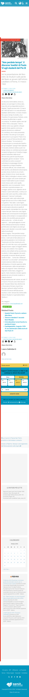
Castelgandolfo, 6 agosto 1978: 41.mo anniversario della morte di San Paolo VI (16, 328)
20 (14, 559)
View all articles (6, 359)
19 (11, 559)
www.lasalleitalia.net (16, 304)
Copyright (17, 673)
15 (21, 556)
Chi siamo (5, 670)
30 (24, 562)
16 (24, 556)
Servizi (3, 673)
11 (8, 556)
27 (14, 562)
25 (8, 562)
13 (14, 556)
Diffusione (15, 670)
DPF (10, 670)
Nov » (7, 569)
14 (17, 556)
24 (4, 562)
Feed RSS (15, 577)
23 (24, 559)
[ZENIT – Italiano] (8, 3)
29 (21, 562)
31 (4, 565)
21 (17, 559)
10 (4, 556)
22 (21, 559)
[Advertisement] (14, 22)
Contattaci (24, 673)
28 (17, 562)
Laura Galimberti (8, 90)
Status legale (10, 673)
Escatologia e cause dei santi (10, 40)
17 (4, 559)
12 (11, 556)
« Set (4, 569)
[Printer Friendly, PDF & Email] (7, 307)
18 (8, 559)
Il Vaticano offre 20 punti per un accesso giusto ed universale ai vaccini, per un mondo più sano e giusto (13, 582)
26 (11, 562)
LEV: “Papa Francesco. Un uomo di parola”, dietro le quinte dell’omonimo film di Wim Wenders (14, 598)
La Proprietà (22, 670)
